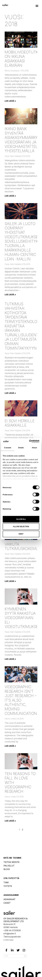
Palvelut (9, 865)
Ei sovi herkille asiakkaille (20, 423)
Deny (21, 534)
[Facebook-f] (6, 950)
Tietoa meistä (11, 862)
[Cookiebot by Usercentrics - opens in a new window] (29, 441)
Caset (7, 903)
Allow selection (21, 526)
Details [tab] (21, 448)
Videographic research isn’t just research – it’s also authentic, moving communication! (21, 700)
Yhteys (8, 886)
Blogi (7, 869)
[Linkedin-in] (12, 950)
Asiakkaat (9, 899)
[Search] (25, 956)
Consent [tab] (7, 448)
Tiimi (6, 882)
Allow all (21, 519)
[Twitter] (18, 950)
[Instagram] (24, 950)
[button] (37, 6)
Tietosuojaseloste (12, 936)
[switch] (36, 494)
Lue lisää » (10, 101)
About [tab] (34, 448)
